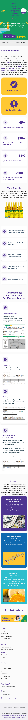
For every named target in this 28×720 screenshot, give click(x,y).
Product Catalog (9, 36)
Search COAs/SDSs (5, 638)
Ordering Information (6, 636)
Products (5, 707)
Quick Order (4, 671)
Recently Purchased (6, 668)
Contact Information (6, 654)
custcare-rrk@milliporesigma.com (11, 698)
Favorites (3, 665)
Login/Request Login (6, 647)
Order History (4, 673)
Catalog (3, 631)
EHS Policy (22, 707)
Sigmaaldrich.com (16, 18)
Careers (3, 657)
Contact (18, 710)
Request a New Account (7, 649)
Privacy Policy (16, 707)
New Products (7, 32)
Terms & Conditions (12, 710)
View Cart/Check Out (6, 678)
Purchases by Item (5, 676)
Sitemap (10, 707)
